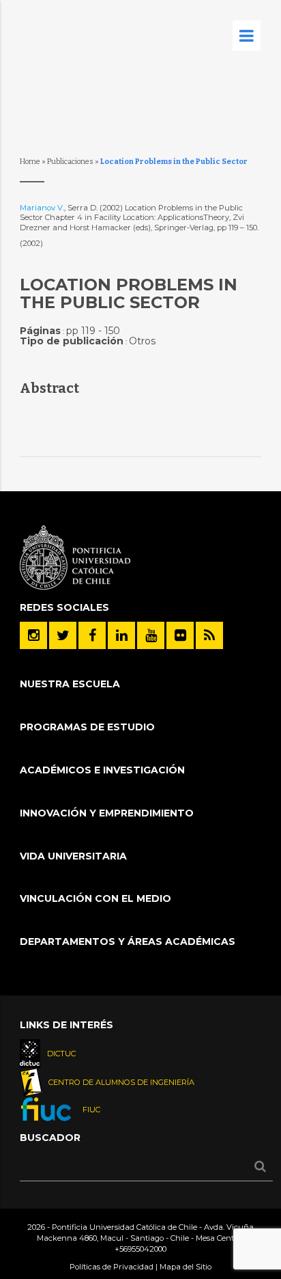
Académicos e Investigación (102, 770)
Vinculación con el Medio (95, 898)
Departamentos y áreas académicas (127, 941)
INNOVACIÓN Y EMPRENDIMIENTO (107, 813)
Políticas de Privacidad (111, 1266)
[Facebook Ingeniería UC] (92, 635)
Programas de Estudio (87, 727)
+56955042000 (140, 1249)
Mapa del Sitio (185, 1266)
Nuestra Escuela (70, 684)
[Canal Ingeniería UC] (150, 635)
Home (30, 161)
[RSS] (209, 635)
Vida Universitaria (73, 856)
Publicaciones (70, 161)
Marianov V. (42, 207)
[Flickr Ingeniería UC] (180, 635)
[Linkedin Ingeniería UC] (121, 635)
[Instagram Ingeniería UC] (33, 635)
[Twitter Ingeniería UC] (62, 635)
